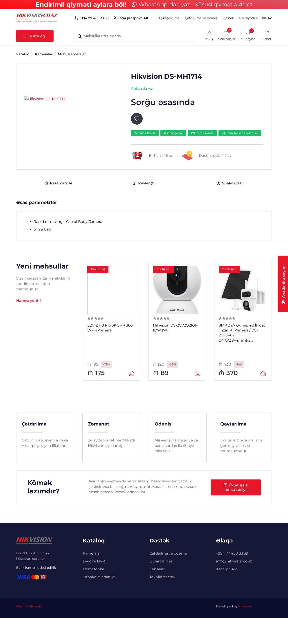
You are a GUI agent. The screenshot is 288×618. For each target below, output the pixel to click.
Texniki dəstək (162, 577)
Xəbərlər (157, 569)
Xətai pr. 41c (226, 569)
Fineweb (245, 606)
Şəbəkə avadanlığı (99, 577)
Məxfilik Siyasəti (28, 606)
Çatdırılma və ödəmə (168, 553)
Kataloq (22, 54)
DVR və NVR (94, 561)
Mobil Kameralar (72, 54)
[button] (236, 18)
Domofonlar (93, 569)
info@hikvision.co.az (234, 561)
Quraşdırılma (160, 561)
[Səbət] (267, 36)
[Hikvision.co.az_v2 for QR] (37, 18)
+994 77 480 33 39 (232, 553)
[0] (251, 36)
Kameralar (43, 54)
